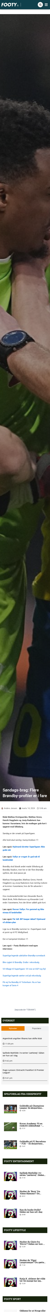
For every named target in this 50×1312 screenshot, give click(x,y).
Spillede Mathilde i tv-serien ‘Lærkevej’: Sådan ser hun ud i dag (32, 1175)
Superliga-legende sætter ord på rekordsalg (22, 975)
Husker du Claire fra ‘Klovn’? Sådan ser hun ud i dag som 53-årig (33, 1243)
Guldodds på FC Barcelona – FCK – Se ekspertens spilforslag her (33, 1143)
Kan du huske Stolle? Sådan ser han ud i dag (31, 1210)
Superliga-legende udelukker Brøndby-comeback (24, 955)
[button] (46, 4)
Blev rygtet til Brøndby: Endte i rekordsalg (21, 962)
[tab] (13, 1028)
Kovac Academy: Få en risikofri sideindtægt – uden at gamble (31, 1125)
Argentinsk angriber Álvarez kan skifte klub (22, 1038)
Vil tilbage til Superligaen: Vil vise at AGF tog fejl (24, 969)
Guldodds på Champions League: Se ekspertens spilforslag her (32, 1107)
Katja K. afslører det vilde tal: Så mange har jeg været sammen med (32, 1280)
